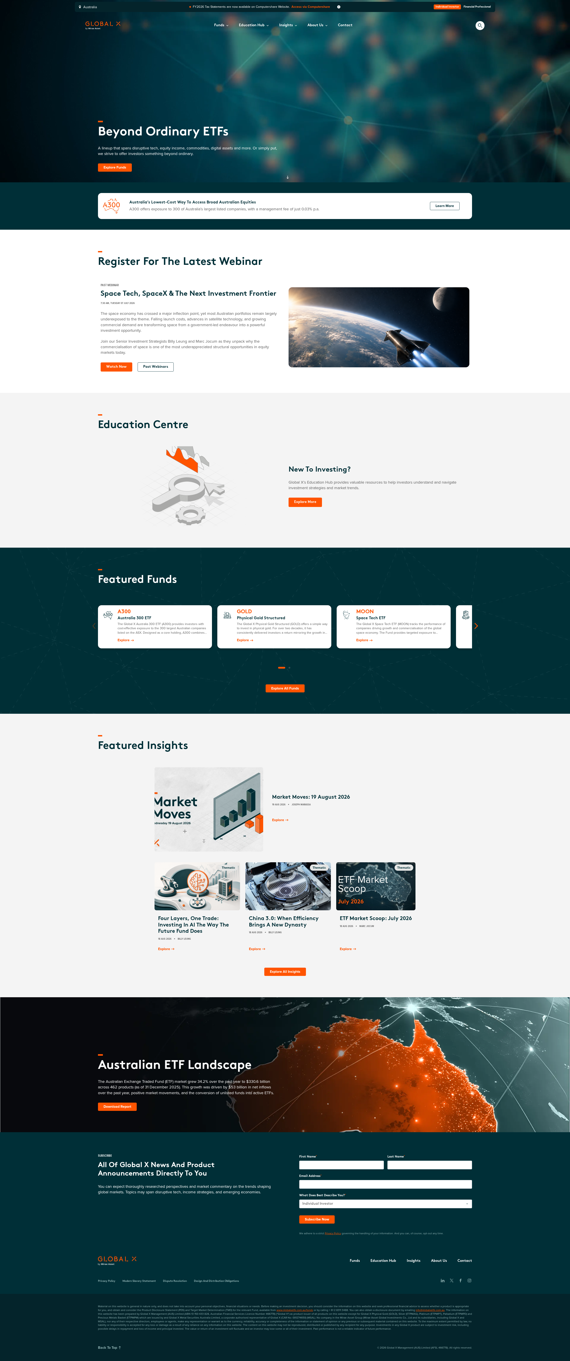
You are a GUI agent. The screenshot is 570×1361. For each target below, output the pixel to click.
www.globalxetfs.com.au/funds (295, 1310)
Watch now (116, 367)
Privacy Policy (333, 1233)
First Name (307, 1156)
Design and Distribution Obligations (216, 1281)
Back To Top (107, 1347)
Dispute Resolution (175, 1281)
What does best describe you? (322, 1195)
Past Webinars (155, 367)
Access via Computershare (310, 7)
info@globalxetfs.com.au (430, 1310)
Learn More (445, 205)
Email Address (309, 1176)
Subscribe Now (317, 1219)
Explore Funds (115, 167)
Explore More (305, 502)
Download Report (117, 1106)
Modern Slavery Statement (139, 1281)
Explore (124, 640)
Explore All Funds (285, 688)
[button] (221, 25)
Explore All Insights (285, 971)
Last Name (395, 1156)
